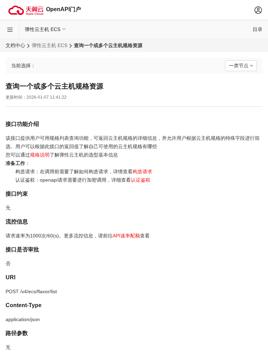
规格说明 (40, 155)
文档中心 (15, 45)
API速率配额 (126, 235)
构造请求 (142, 171)
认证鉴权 (140, 180)
